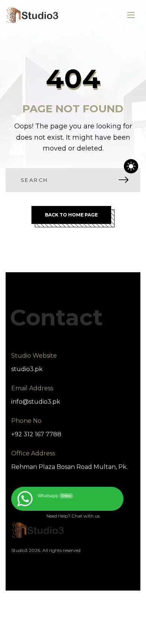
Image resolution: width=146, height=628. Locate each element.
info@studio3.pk (35, 401)
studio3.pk (27, 369)
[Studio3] (33, 15)
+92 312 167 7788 (36, 434)
